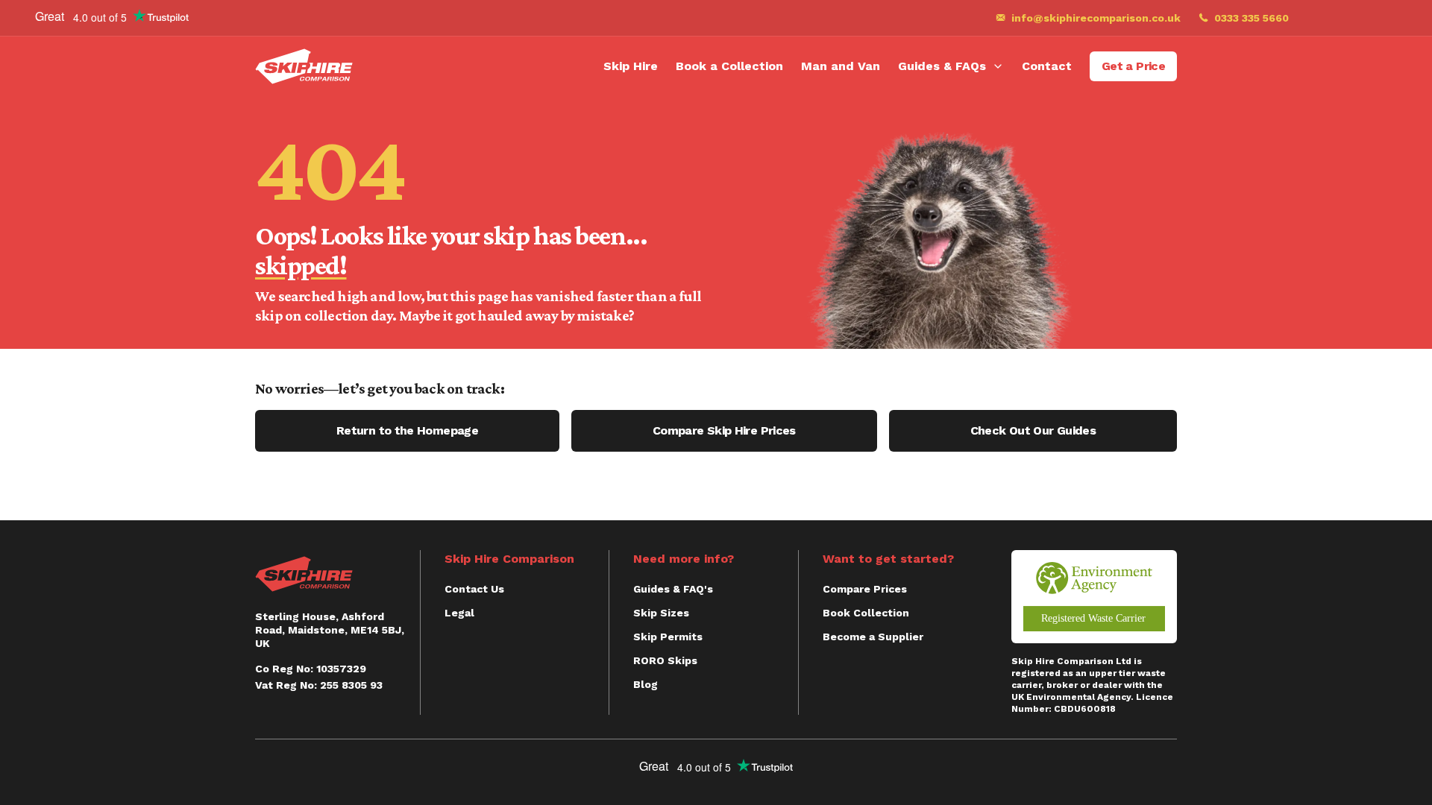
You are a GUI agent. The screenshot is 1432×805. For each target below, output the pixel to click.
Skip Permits (668, 637)
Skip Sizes (661, 613)
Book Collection (866, 613)
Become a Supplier (873, 637)
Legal (459, 613)
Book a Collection (729, 66)
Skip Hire (630, 66)
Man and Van (840, 66)
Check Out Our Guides (1033, 430)
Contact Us (474, 589)
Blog (645, 684)
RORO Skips (665, 660)
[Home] (304, 66)
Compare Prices (865, 589)
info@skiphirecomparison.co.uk (1096, 18)
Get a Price (1133, 66)
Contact (1047, 66)
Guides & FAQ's (673, 589)
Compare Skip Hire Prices (724, 430)
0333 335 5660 (1251, 18)
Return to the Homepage (407, 430)
